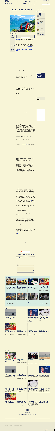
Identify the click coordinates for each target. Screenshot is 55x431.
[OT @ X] (47, 0)
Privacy (26, 414)
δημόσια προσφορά (29, 200)
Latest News (7, 350)
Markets (24, 3)
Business (26, 3)
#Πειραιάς (21, 4)
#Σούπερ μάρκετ (30, 4)
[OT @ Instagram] (48, 0)
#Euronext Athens (18, 4)
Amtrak (30, 87)
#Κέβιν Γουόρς (33, 4)
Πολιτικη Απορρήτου (25, 273)
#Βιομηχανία (26, 4)
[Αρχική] (7, 1)
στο (24, 254)
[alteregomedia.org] (42, 430)
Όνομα (17, 264)
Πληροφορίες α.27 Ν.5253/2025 (33, 414)
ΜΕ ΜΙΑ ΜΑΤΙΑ (38, 98)
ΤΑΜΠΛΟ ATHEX (38, 99)
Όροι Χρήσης (21, 273)
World (31, 3)
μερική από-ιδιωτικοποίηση (25, 144)
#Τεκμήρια (24, 4)
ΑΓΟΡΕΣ (37, 97)
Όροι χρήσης (23, 414)
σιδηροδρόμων (30, 46)
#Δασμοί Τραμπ (37, 4)
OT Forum (45, 0)
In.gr (17, 233)
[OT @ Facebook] (46, 0)
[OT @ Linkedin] (49, 0)
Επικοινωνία (20, 414)
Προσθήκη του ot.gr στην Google (26, 37)
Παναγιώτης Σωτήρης (13, 33)
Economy (29, 3)
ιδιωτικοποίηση (18, 39)
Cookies (28, 414)
